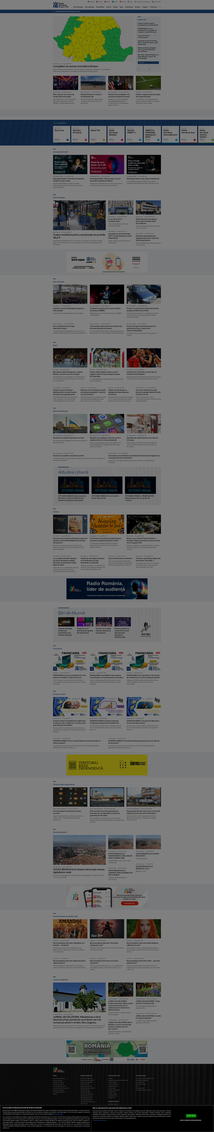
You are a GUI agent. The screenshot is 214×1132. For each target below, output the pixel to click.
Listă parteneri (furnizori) (100, 1120)
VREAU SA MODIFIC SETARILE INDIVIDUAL (190, 1120)
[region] (107, 1118)
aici (57, 1122)
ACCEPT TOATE (191, 1115)
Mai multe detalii (58, 1114)
